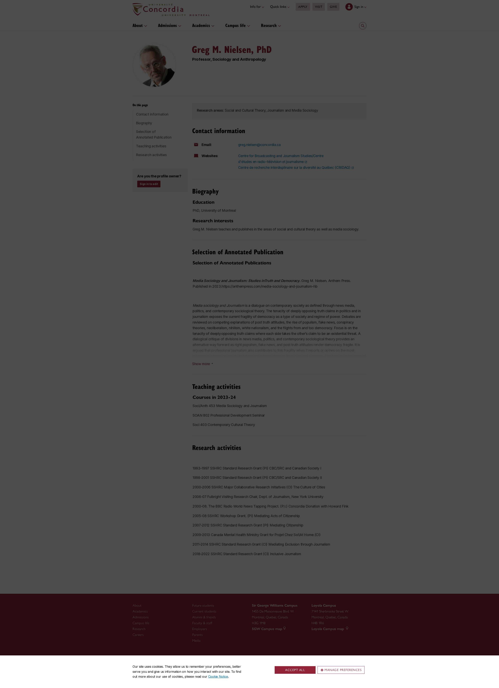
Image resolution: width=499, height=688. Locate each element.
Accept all (295, 670)
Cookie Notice (218, 676)
